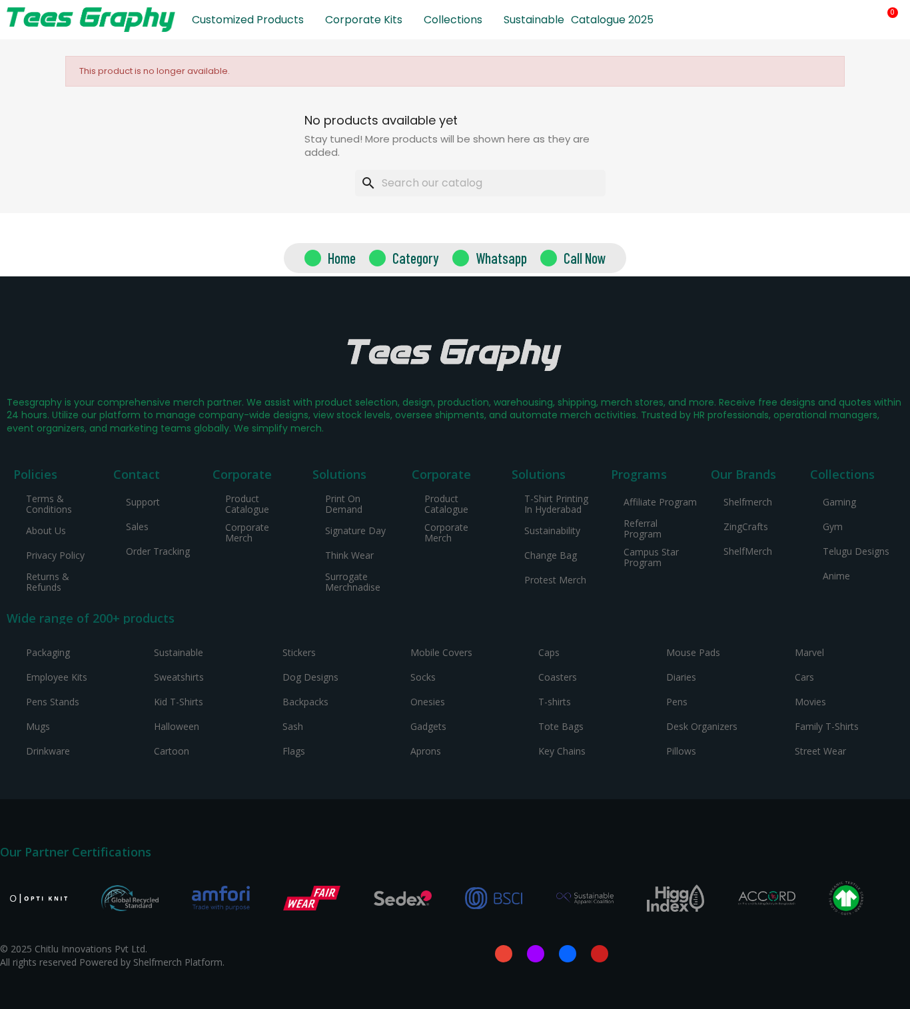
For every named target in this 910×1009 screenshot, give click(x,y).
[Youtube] (599, 953)
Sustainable (534, 19)
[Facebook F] (567, 953)
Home (342, 257)
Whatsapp (501, 257)
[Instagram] (535, 953)
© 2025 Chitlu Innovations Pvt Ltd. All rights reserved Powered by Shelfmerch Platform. (112, 955)
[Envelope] (503, 953)
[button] (841, 20)
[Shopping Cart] (887, 20)
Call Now (585, 257)
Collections (453, 19)
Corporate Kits (363, 19)
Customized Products (248, 19)
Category (415, 257)
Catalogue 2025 (612, 19)
